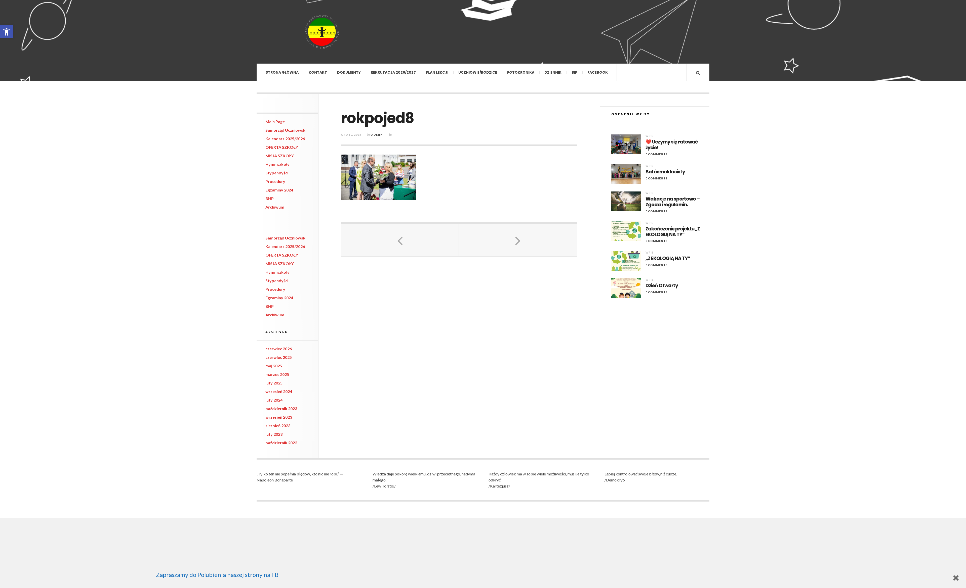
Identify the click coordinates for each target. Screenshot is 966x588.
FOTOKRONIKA (520, 72)
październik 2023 (281, 408)
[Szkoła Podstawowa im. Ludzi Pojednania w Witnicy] (322, 32)
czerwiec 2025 (278, 357)
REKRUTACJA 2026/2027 (393, 72)
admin (377, 134)
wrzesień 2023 (278, 417)
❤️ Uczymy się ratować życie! (672, 145)
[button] (6, 31)
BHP (269, 198)
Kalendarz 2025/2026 (285, 138)
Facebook (597, 72)
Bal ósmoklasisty (665, 172)
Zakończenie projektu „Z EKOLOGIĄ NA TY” (673, 232)
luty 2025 (274, 382)
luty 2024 (274, 400)
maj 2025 (273, 365)
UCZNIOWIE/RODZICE (477, 72)
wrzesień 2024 (278, 391)
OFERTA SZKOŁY (281, 147)
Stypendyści (276, 172)
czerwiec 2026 (278, 348)
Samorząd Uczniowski (285, 130)
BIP (574, 72)
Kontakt (318, 72)
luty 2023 (274, 434)
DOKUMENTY (349, 72)
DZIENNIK (552, 72)
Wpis (650, 135)
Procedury (275, 181)
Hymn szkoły (277, 164)
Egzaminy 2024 (279, 189)
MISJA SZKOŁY (279, 155)
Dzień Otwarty (662, 286)
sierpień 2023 (277, 425)
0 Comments (657, 154)
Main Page (275, 121)
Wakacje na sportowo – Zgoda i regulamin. (673, 202)
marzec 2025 (277, 374)
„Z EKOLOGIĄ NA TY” (668, 259)
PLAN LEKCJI (437, 72)
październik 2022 (281, 442)
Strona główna (282, 72)
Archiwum (274, 207)
